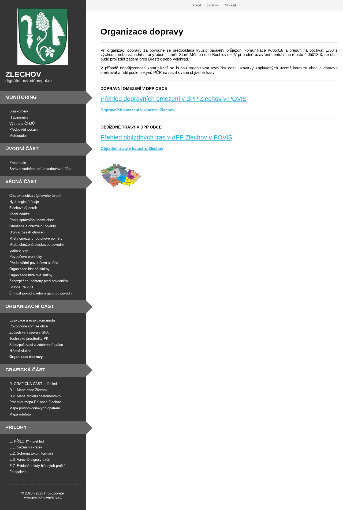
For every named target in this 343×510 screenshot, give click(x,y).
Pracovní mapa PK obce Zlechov (35, 402)
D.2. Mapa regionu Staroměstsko (35, 396)
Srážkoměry (18, 111)
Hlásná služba (20, 351)
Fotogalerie (18, 472)
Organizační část (29, 306)
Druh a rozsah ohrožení (27, 232)
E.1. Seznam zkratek (25, 447)
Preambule (17, 163)
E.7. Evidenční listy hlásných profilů (37, 466)
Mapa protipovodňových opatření (34, 408)
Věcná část (21, 181)
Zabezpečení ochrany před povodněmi (39, 281)
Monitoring (21, 97)
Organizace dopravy (26, 357)
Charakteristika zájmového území (35, 196)
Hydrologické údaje (24, 202)
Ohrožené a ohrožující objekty (32, 226)
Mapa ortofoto (20, 414)
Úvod (197, 5)
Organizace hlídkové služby (31, 275)
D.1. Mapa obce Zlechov (28, 390)
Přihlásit (229, 5)
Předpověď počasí (23, 129)
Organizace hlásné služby (29, 269)
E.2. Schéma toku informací (31, 453)
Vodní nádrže (19, 214)
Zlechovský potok (23, 208)
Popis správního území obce (31, 220)
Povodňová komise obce (28, 326)
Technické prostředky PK (29, 339)
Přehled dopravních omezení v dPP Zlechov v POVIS (173, 98)
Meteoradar (18, 136)
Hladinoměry (19, 117)
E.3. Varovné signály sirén (29, 460)
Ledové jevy (18, 250)
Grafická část (25, 369)
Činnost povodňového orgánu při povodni (40, 293)
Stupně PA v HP (22, 287)
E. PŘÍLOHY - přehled (26, 441)
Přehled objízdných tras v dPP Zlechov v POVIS (166, 137)
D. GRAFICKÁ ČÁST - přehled (33, 384)
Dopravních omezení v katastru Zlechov (137, 110)
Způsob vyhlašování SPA (29, 332)
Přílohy (16, 427)
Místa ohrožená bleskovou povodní (36, 245)
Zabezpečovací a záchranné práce (36, 345)
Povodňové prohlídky (25, 257)
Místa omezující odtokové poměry (35, 238)
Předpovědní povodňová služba (33, 263)
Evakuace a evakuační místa (32, 320)
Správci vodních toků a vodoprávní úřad (40, 169)
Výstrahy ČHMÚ (22, 124)
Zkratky (212, 5)
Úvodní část (22, 148)
